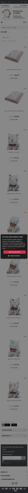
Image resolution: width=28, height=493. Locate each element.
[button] (14, 256)
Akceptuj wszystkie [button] (14, 252)
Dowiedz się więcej (11, 248)
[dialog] (14, 246)
